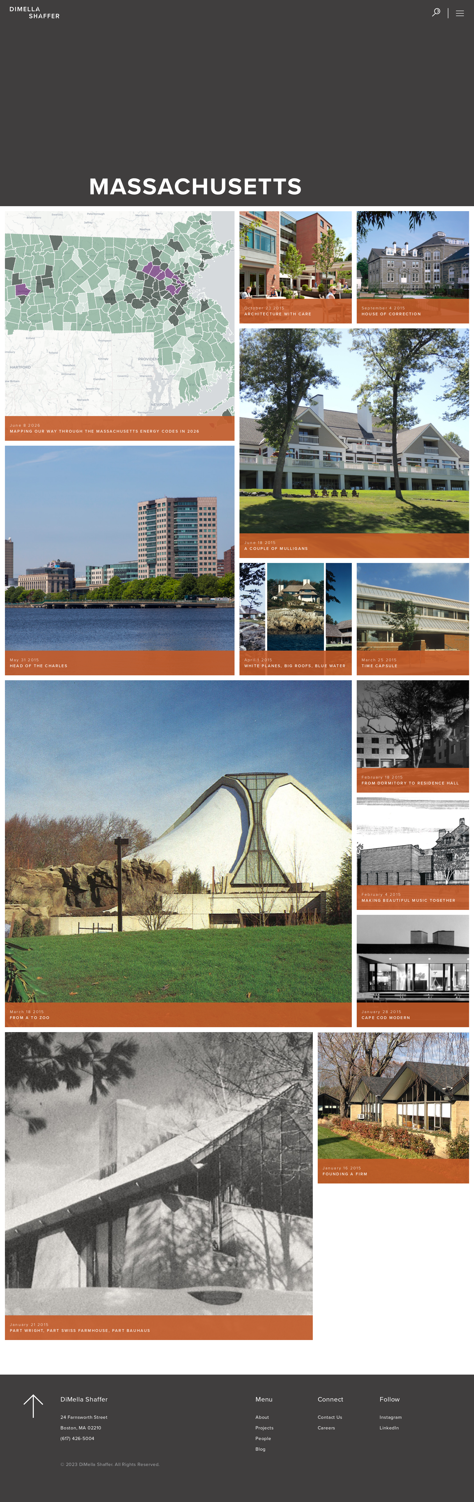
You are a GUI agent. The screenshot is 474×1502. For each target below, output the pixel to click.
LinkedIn (389, 1428)
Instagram (391, 1417)
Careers (327, 1428)
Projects (265, 1428)
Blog (261, 1449)
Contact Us (330, 1417)
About (262, 1417)
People (263, 1438)
